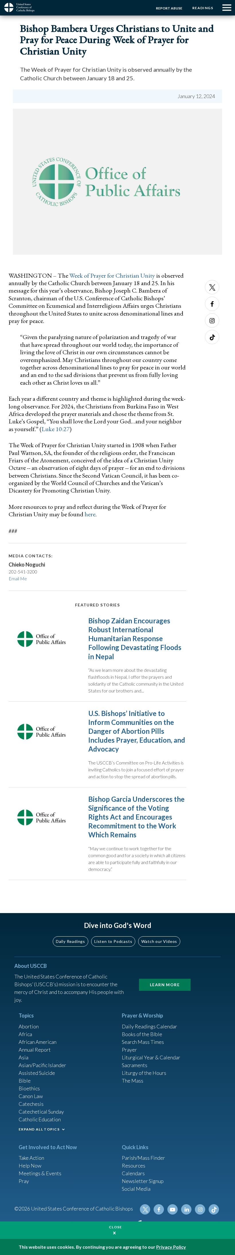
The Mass (132, 1080)
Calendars (133, 1173)
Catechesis (31, 1104)
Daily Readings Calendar (149, 1026)
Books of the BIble (142, 1034)
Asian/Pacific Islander (42, 1065)
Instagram (212, 320)
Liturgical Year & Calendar (151, 1057)
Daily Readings (70, 941)
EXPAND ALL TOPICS (39, 1129)
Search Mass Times (143, 1042)
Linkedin (186, 1209)
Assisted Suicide (37, 1073)
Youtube (172, 1209)
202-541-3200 (23, 571)
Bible (25, 1080)
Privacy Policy (171, 1247)
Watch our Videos (159, 941)
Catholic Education (40, 1119)
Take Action (31, 1158)
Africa (25, 1034)
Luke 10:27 (56, 429)
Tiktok (212, 337)
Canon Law (31, 1096)
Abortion (29, 1026)
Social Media (136, 1189)
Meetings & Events (40, 1173)
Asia (23, 1057)
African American (37, 1042)
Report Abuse (169, 8)
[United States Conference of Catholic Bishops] (21, 7)
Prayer (129, 1049)
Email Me (18, 578)
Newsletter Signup (143, 1181)
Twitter (212, 287)
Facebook (212, 304)
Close (115, 1227)
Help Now (30, 1165)
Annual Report (35, 1049)
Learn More (165, 984)
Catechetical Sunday (41, 1111)
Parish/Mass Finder (143, 1158)
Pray (24, 1181)
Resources (133, 1165)
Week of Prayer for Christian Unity (112, 275)
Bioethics (29, 1088)
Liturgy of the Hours (144, 1073)
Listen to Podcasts (113, 941)
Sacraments (134, 1065)
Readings (202, 8)
